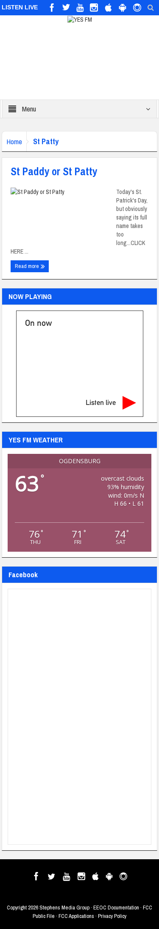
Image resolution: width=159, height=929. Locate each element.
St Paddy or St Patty (54, 171)
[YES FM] (79, 19)
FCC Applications (76, 916)
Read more (27, 266)
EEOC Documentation (116, 907)
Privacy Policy (112, 916)
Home (14, 141)
